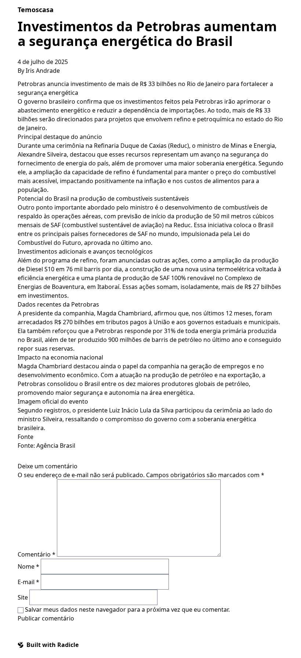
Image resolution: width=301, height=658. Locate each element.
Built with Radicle (52, 645)
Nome (28, 566)
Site (23, 597)
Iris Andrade (43, 71)
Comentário (36, 554)
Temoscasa (36, 9)
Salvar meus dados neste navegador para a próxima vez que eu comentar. (127, 609)
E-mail (28, 582)
